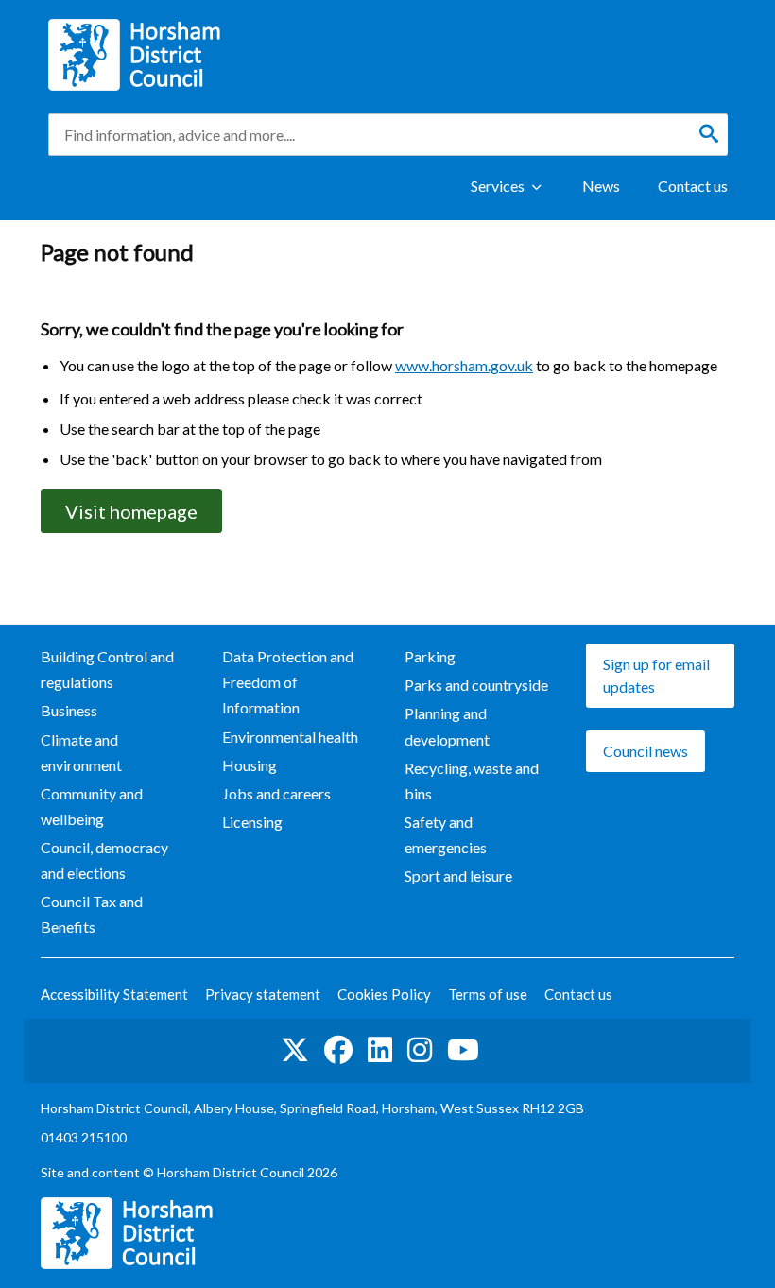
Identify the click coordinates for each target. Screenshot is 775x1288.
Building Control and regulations (107, 669)
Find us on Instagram (419, 1050)
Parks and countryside (476, 685)
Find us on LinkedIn (380, 1050)
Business (69, 710)
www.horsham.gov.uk (464, 365)
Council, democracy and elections (104, 860)
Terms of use (487, 994)
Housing (249, 765)
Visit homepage (131, 511)
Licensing (252, 822)
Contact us (693, 186)
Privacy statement (262, 994)
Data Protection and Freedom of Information (287, 681)
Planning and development (447, 725)
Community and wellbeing (92, 806)
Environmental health (290, 737)
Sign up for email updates (656, 675)
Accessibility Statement (114, 994)
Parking (430, 656)
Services (498, 186)
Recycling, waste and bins (472, 780)
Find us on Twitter (295, 1050)
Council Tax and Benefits (92, 914)
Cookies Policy (384, 994)
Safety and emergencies (446, 834)
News (601, 186)
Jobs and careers (276, 793)
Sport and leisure (458, 875)
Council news (645, 751)
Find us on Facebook (338, 1050)
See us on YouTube (463, 1050)
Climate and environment (81, 752)
